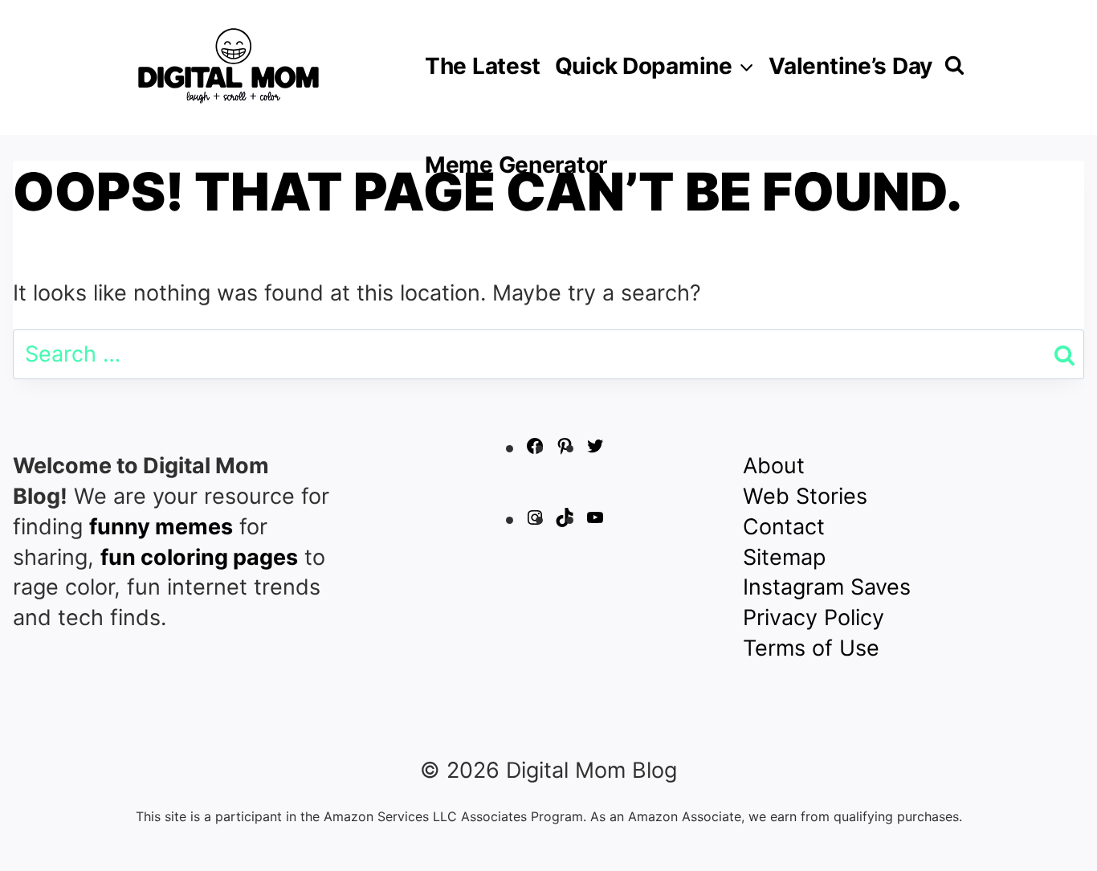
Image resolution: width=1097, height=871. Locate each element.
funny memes (161, 526)
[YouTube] (595, 519)
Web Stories (805, 496)
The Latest (482, 66)
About (774, 465)
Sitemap (784, 557)
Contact (784, 526)
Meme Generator (516, 164)
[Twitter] (595, 448)
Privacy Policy (813, 617)
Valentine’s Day (850, 66)
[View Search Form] (954, 65)
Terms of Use (811, 648)
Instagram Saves (827, 587)
